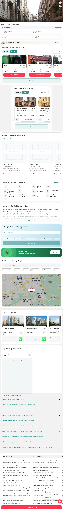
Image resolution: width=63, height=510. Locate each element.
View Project (11, 339)
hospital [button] (18, 270)
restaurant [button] (36, 270)
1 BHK (9, 138)
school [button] (26, 270)
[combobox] (33, 265)
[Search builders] (29, 355)
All (4, 138)
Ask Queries (31, 243)
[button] (15, 170)
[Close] (60, 492)
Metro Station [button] (7, 270)
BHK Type (56, 51)
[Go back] (2, 2)
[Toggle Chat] (60, 501)
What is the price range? (46, 238)
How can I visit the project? (32, 238)
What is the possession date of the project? (13, 238)
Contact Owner (14, 74)
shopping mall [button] (47, 270)
